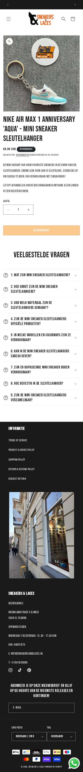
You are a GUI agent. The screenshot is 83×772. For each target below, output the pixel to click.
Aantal (6, 201)
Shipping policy (17, 459)
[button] (8, 19)
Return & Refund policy (22, 469)
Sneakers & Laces (36, 766)
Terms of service (18, 440)
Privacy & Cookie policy (22, 450)
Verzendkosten (22, 155)
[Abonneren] (69, 708)
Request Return (17, 479)
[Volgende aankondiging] (75, 4)
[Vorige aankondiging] (8, 4)
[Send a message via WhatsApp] (74, 763)
